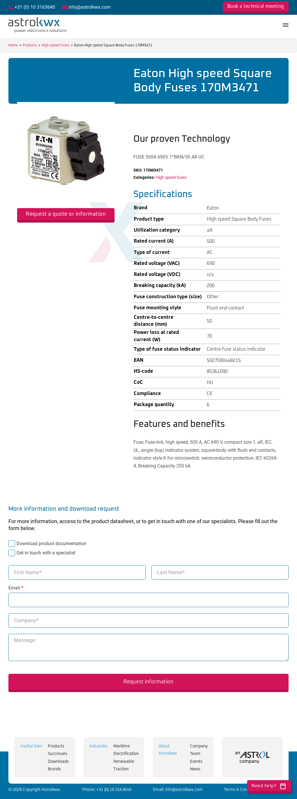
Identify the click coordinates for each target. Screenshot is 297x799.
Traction (120, 769)
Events (196, 762)
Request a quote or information (66, 214)
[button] (106, 109)
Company (199, 746)
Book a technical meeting (255, 6)
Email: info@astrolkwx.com (178, 790)
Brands (54, 769)
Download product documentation (51, 543)
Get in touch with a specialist (46, 553)
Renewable (123, 762)
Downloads (58, 762)
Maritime (121, 746)
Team (195, 754)
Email (15, 588)
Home (13, 45)
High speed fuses (56, 45)
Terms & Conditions (241, 790)
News (195, 769)
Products (30, 45)
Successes (57, 754)
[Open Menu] (286, 25)
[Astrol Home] (252, 757)
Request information (148, 682)
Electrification (126, 754)
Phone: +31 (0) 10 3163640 (106, 790)
